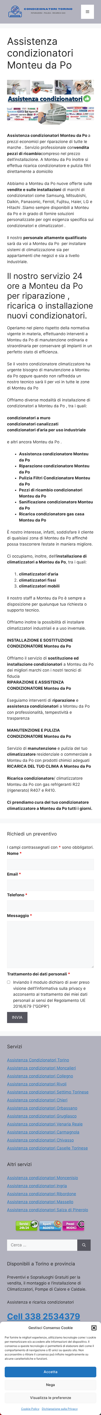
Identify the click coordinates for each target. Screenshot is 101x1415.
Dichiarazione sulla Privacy (60, 1409)
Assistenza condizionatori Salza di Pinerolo (47, 1209)
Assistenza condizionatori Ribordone (41, 1193)
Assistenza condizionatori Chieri (37, 1100)
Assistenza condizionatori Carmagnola (43, 1132)
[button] (94, 1327)
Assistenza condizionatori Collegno (40, 1076)
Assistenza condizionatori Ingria (37, 1185)
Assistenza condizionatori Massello (40, 1201)
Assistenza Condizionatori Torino (38, 1060)
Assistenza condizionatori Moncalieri (41, 1068)
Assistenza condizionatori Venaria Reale (45, 1124)
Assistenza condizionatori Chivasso (40, 1140)
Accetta (51, 1372)
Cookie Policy (30, 1409)
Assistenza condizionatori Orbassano (42, 1108)
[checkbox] (8, 982)
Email (14, 874)
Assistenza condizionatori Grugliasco (42, 1116)
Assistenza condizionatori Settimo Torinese (48, 1092)
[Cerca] (84, 1245)
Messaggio (19, 915)
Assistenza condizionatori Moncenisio (42, 1177)
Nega (50, 1384)
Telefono (17, 895)
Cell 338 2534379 (43, 1316)
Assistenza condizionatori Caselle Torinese (47, 1148)
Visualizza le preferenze (50, 1397)
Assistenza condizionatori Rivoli (36, 1084)
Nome (14, 853)
